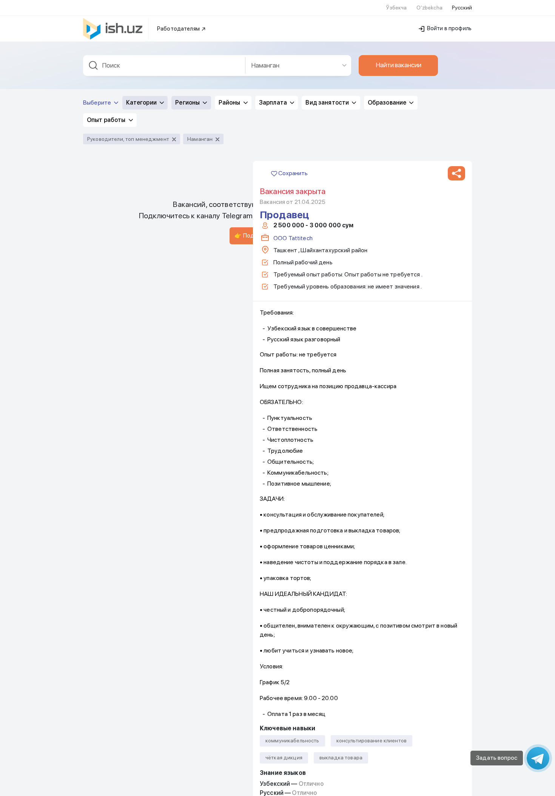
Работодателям (179, 28)
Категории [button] (142, 102)
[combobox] (164, 65)
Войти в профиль (449, 28)
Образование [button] (388, 102)
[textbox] (164, 65)
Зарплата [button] (273, 102)
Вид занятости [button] (327, 102)
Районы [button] (230, 102)
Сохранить (292, 173)
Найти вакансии (398, 65)
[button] (456, 173)
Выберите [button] (97, 102)
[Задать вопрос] (538, 758)
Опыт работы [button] (107, 119)
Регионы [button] (188, 102)
